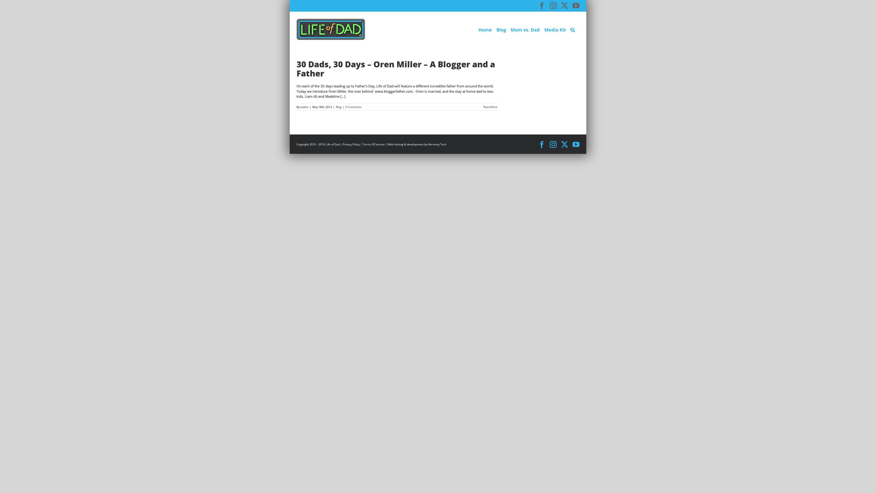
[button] (573, 29)
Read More (490, 107)
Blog (339, 107)
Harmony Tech (437, 144)
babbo (304, 107)
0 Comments (353, 107)
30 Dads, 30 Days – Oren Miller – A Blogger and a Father (396, 69)
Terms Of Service (374, 144)
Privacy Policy (351, 144)
